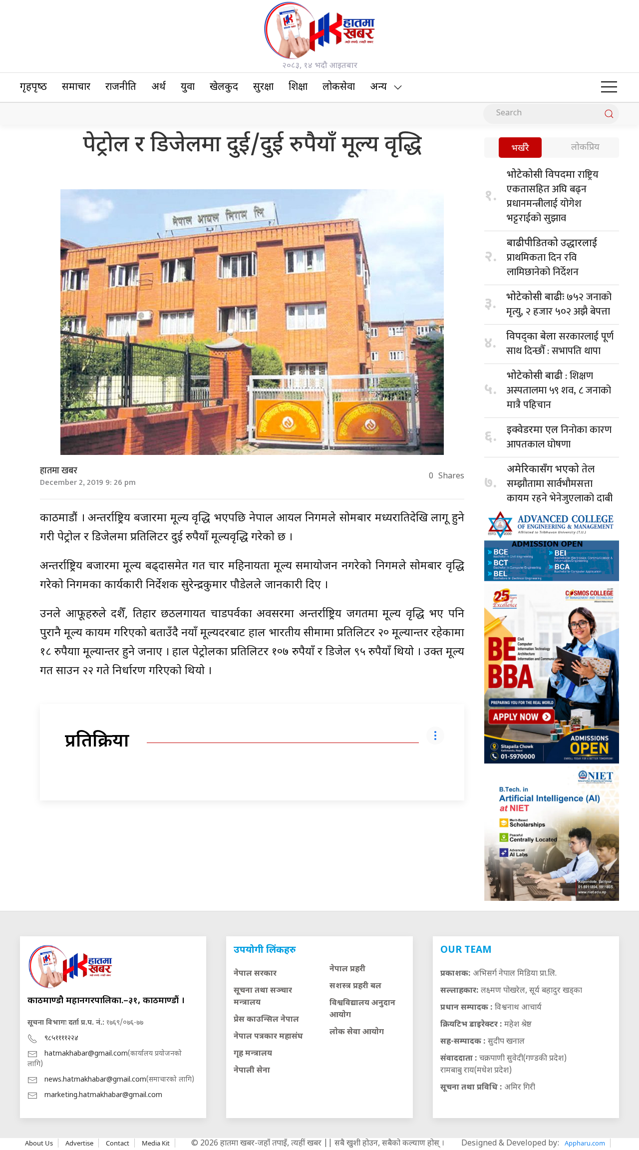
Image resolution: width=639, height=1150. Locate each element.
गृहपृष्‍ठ (33, 87)
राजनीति (120, 87)
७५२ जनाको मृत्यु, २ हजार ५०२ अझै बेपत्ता (559, 304)
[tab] (520, 148)
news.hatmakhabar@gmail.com (95, 1080)
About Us (39, 1143)
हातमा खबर (58, 470)
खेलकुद (224, 87)
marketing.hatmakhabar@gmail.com (103, 1095)
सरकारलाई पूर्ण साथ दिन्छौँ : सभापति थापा (560, 344)
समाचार (76, 87)
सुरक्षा (263, 87)
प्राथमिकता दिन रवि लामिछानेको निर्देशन (552, 259)
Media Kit (156, 1143)
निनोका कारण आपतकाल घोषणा (559, 437)
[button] (609, 87)
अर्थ (158, 87)
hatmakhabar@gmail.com (86, 1054)
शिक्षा (298, 87)
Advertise (79, 1143)
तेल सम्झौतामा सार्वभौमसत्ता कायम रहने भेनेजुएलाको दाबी (560, 484)
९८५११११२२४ (61, 1038)
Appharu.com (585, 1143)
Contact (117, 1143)
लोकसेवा (338, 87)
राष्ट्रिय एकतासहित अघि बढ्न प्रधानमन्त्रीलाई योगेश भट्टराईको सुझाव (553, 196)
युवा (188, 87)
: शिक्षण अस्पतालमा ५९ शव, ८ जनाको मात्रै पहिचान (559, 390)
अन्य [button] (378, 87)
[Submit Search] (609, 114)
